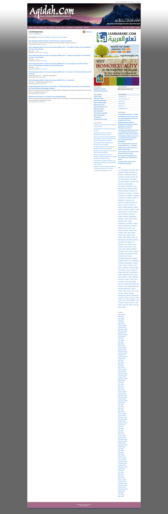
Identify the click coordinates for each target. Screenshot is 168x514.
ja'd (133, 253)
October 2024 (122, 355)
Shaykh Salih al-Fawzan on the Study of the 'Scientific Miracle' (47, 96)
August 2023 (121, 380)
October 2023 (122, 377)
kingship (120, 260)
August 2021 (121, 424)
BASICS (35, 27)
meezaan (130, 265)
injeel (127, 249)
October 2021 (122, 421)
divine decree (127, 228)
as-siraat (129, 211)
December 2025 (122, 329)
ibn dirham (121, 242)
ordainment (134, 270)
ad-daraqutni (128, 186)
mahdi (120, 265)
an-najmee (126, 209)
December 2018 (122, 483)
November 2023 (122, 375)
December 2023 (122, 373)
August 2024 (121, 358)
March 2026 (121, 323)
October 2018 (122, 487)
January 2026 (122, 327)
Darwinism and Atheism (44, 37)
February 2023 (122, 391)
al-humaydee (128, 195)
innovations (133, 249)
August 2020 (121, 446)
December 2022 (122, 395)
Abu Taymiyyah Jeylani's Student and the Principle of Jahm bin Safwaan (50, 41)
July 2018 (120, 492)
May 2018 (121, 496)
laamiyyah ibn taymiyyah (125, 263)
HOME (30, 27)
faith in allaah (131, 232)
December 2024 (122, 351)
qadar (120, 274)
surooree (120, 293)
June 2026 (121, 318)
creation (135, 223)
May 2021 (121, 430)
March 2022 (121, 412)
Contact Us (138, 2)
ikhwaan (120, 246)
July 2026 (120, 316)
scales (127, 279)
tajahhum (121, 297)
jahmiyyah (121, 256)
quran (135, 274)
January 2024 (122, 371)
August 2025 (121, 336)
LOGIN (137, 27)
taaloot (126, 293)
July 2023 (120, 382)
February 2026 (122, 325)
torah (124, 300)
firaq (124, 235)
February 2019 (122, 480)
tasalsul (127, 297)
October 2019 (122, 465)
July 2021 (120, 426)
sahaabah (135, 277)
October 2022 (122, 399)
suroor (137, 291)
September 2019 (122, 467)
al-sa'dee (131, 204)
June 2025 (121, 340)
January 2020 (122, 459)
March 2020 (121, 456)
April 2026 (121, 322)
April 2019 (121, 476)
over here (109, 170)
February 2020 (122, 457)
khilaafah (134, 258)
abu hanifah (133, 179)
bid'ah (135, 218)
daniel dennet (126, 225)
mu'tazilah (125, 267)
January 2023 (122, 393)
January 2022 (122, 415)
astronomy (132, 214)
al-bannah (132, 190)
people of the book (123, 272)
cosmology (129, 223)
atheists (126, 216)
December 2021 (122, 417)
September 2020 (122, 445)
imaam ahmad (128, 246)
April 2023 (121, 388)
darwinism (134, 225)
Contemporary (37, 34)
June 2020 (121, 450)
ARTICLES (57, 27)
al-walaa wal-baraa (127, 207)
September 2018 (122, 489)
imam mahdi (121, 249)
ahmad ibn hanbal (123, 190)
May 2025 (121, 342)
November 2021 (122, 419)
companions (121, 223)
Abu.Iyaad (44, 44)
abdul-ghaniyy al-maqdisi (128, 170)
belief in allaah (129, 218)
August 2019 (121, 468)
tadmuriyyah (121, 295)
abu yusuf (132, 181)
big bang (120, 221)
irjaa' (126, 251)
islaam (130, 251)
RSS (124, 27)
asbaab (135, 211)
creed (120, 225)
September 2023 (122, 378)
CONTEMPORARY (78, 27)
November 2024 (122, 353)
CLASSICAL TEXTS (42, 27)
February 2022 (122, 413)
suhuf (132, 291)
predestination (134, 272)
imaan (134, 246)
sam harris (121, 279)
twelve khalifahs (131, 300)
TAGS (127, 27)
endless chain (132, 230)
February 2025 (122, 347)
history (133, 237)
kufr (130, 260)
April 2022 (121, 410)
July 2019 (120, 470)
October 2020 (122, 443)
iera (126, 244)
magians (135, 263)
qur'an (131, 274)
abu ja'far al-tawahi (123, 181)
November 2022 (122, 397)
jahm (136, 253)
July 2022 (120, 404)
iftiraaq (130, 244)
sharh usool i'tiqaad (130, 281)
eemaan (125, 230)
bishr (125, 221)
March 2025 (121, 345)
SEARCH (132, 27)
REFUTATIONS (69, 27)
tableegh (131, 293)
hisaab (128, 237)
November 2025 (122, 331)
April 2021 (121, 432)
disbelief (120, 228)
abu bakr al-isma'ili (130, 177)
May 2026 (121, 320)
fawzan (120, 235)
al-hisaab (135, 193)
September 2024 (122, 356)
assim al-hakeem (123, 214)
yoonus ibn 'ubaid (127, 304)
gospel (128, 235)
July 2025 (120, 338)
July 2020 (120, 448)
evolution (120, 232)
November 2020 (122, 441)
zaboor (124, 307)
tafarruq (128, 295)
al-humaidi (121, 195)
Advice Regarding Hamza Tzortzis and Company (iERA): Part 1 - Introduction (51, 80)
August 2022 (121, 402)
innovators (121, 251)
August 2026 (121, 314)
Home (128, 2)
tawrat (120, 300)
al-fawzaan (129, 193)
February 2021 (122, 435)
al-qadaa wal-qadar (129, 202)
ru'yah (129, 277)
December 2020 (122, 439)
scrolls (131, 279)
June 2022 (121, 406)
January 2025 (122, 349)
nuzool (128, 270)
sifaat (124, 291)
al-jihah (135, 197)
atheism (120, 216)
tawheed (132, 297)
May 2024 (121, 364)
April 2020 (121, 454)
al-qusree (125, 204)
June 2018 (121, 494)
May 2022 (121, 408)
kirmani (126, 260)
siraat (128, 291)
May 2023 (121, 386)
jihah (126, 256)
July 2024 (120, 360)
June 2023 (121, 384)
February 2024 (122, 369)
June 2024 (121, 362)
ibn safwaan (128, 242)
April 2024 (121, 366)
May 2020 (121, 452)
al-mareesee (128, 200)
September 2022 (122, 401)
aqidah (132, 209)
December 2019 (122, 461)
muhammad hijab (133, 267)
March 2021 (121, 434)
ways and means (129, 302)
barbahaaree (132, 216)
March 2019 (121, 478)
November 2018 (122, 485)
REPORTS (86, 27)
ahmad (124, 188)
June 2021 (121, 428)
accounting (121, 186)
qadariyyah (126, 274)
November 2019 (122, 463)
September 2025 (122, 334)
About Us (133, 2)
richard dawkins (122, 277)
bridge (129, 221)
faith (125, 232)
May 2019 (121, 474)
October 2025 (122, 333)
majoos (125, 265)
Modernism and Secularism (59, 37)
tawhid (137, 297)
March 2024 (121, 367)
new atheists (121, 270)
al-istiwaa (129, 197)
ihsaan (134, 244)
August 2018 (121, 491)
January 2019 (122, 481)
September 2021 (122, 423)
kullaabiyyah (135, 260)
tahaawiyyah (135, 295)
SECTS (63, 27)
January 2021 (122, 437)
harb (124, 237)
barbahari (121, 218)
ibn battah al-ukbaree (132, 239)
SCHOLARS (51, 27)
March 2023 (121, 390)
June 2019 (121, 472)
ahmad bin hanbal (132, 188)
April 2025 (121, 344)
